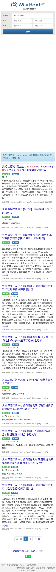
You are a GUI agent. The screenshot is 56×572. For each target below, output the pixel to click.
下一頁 (37, 539)
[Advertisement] (28, 65)
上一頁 (19, 539)
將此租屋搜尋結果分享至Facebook (28, 551)
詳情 (6, 275)
